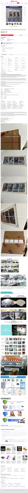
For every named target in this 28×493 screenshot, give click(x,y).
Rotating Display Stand (22, 478)
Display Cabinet (16, 478)
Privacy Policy (24, 490)
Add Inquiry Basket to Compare (14, 26)
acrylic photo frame (23, 468)
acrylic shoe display (9, 468)
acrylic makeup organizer (16, 471)
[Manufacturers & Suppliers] (14, 1)
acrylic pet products (9, 471)
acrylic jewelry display (23, 471)
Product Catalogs (10, 467)
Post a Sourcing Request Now (20, 441)
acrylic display (2, 471)
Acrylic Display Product (10, 483)
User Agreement (17, 490)
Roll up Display (12, 478)
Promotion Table (7, 478)
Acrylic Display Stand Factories (17, 483)
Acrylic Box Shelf (9, 486)
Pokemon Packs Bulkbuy (22, 486)
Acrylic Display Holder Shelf (15, 486)
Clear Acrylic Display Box (3, 486)
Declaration (21, 490)
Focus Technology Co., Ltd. (9, 490)
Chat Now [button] (21, 35)
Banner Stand (2, 478)
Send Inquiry (7, 35)
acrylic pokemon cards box (3, 468)
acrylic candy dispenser (16, 468)
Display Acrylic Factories (3, 483)
